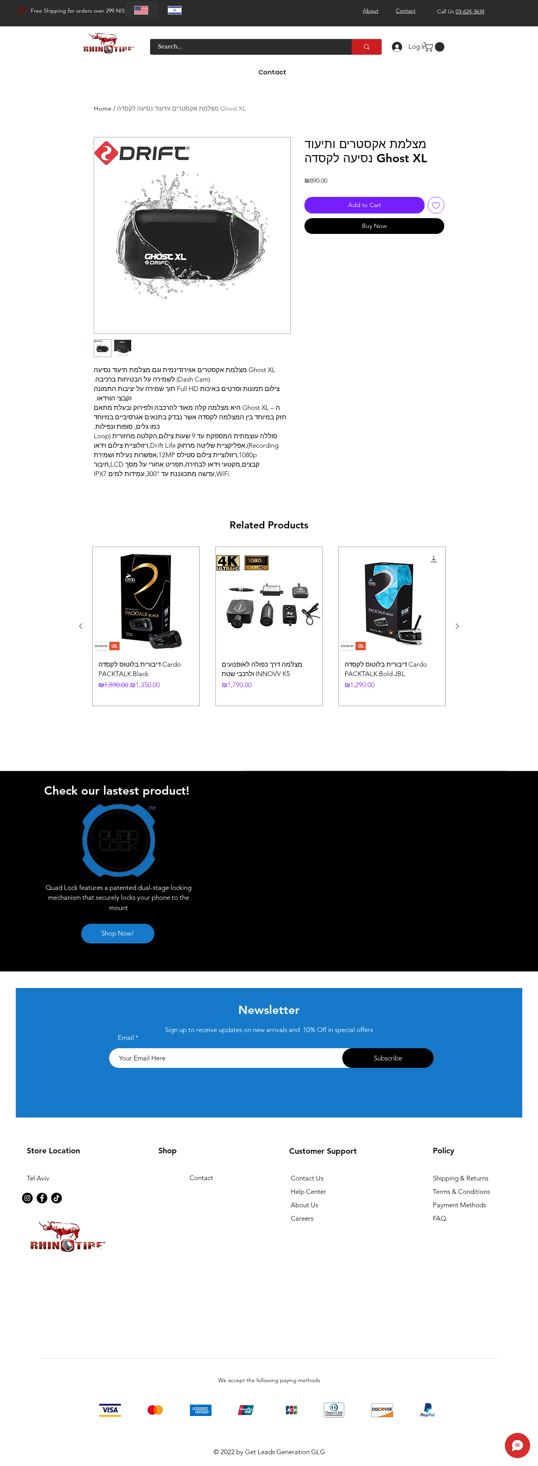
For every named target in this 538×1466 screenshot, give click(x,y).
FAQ (439, 1218)
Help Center (308, 1191)
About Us (304, 1205)
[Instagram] (27, 1198)
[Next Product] (457, 626)
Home (102, 108)
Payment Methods (460, 1205)
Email (126, 1037)
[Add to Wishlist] (436, 205)
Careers (302, 1218)
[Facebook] (42, 1198)
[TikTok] (56, 1198)
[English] (141, 10)
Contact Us (307, 1178)
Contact (201, 1178)
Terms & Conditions (461, 1191)
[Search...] (367, 47)
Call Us (460, 11)
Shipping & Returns (460, 1178)
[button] (435, 47)
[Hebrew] (174, 10)
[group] (269, 626)
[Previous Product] (80, 626)
